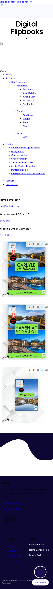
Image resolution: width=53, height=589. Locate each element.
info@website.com (10, 206)
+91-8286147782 (11, 508)
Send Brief (5, 220)
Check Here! (6, 235)
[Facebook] (7, 519)
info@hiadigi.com (11, 502)
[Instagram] (13, 519)
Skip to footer (24, 1)
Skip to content (8, 1)
